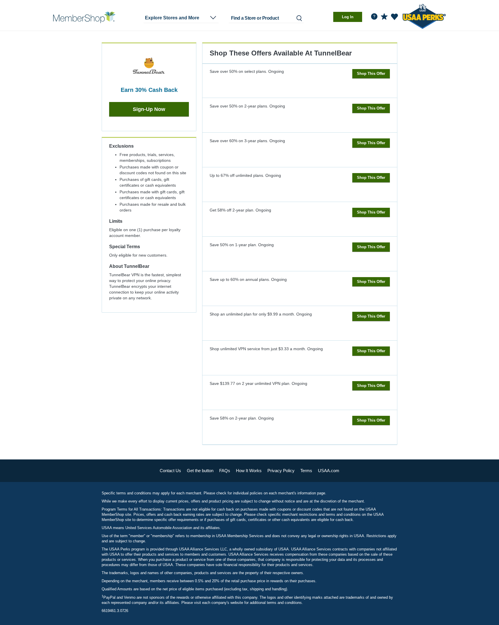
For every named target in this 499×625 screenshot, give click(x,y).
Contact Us (170, 470)
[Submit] (299, 18)
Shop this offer (371, 73)
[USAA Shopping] (84, 17)
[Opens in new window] (424, 15)
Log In (347, 17)
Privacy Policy (281, 470)
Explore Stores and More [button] (172, 17)
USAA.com (328, 470)
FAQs (224, 470)
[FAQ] (374, 16)
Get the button (200, 470)
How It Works (249, 470)
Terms (306, 470)
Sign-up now (149, 109)
